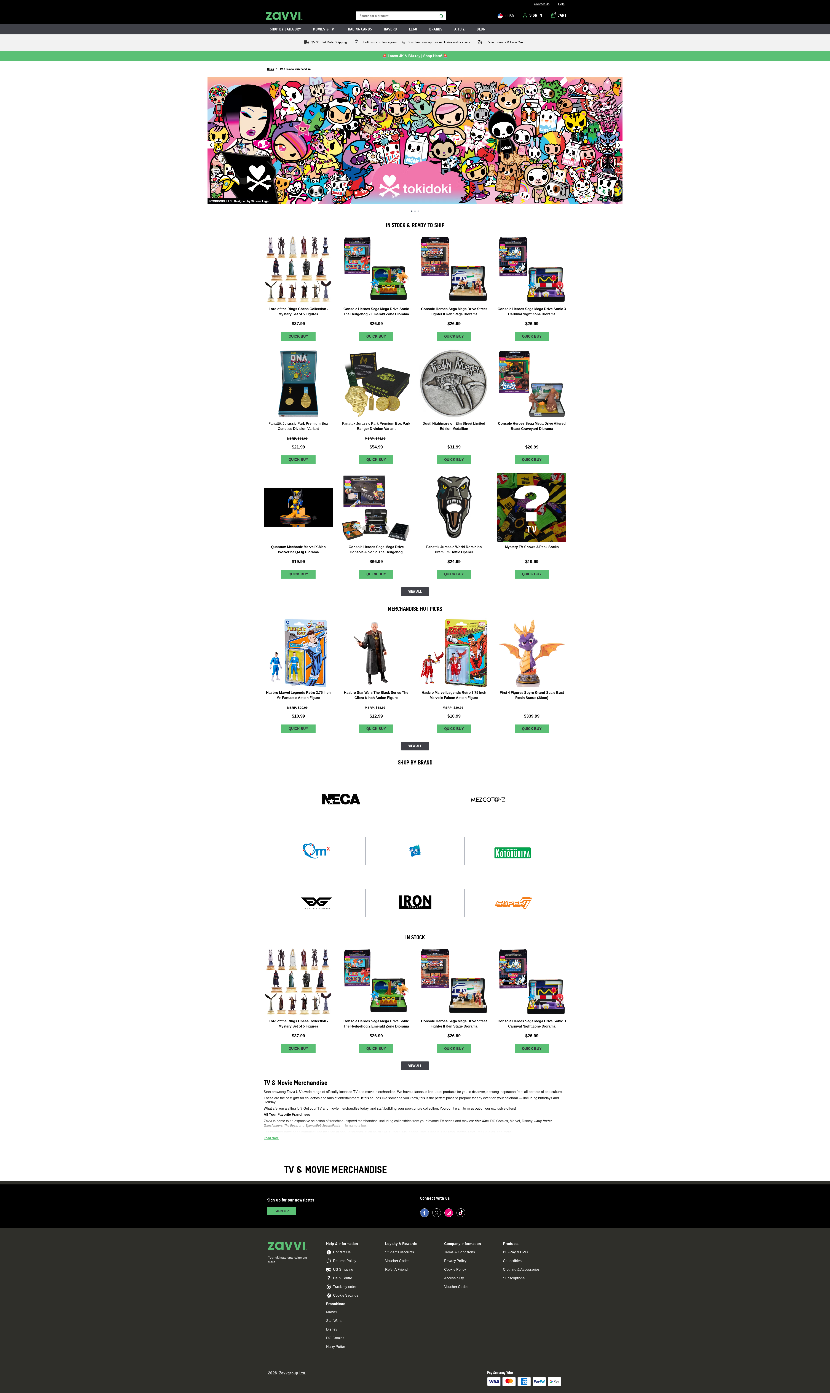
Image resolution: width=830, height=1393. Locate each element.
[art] (341, 799)
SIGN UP (282, 1211)
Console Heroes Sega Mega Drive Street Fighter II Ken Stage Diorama (454, 311)
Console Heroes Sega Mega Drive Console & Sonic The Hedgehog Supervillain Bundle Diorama (376, 550)
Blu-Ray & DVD (515, 1252)
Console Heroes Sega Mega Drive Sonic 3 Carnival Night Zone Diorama (532, 311)
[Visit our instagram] (448, 1212)
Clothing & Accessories (521, 1269)
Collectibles (512, 1261)
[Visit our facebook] (424, 1212)
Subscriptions (514, 1278)
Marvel (331, 1312)
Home (270, 69)
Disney (331, 1329)
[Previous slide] (211, 144)
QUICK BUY (298, 336)
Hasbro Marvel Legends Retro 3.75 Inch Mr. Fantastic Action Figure (298, 695)
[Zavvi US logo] (284, 16)
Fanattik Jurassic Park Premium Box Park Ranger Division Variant (376, 426)
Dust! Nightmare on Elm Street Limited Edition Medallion (454, 426)
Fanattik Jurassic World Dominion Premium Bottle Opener (454, 549)
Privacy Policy (455, 1261)
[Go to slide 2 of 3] (415, 211)
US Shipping (343, 1269)
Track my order (344, 1287)
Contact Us (342, 1252)
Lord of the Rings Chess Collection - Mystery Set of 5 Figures (298, 311)
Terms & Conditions (459, 1252)
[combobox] (401, 15)
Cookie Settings (345, 1295)
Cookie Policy (455, 1269)
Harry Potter (335, 1346)
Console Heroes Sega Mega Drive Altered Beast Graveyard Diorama (532, 426)
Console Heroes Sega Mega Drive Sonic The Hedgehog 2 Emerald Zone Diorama (376, 311)
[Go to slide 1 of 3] (411, 211)
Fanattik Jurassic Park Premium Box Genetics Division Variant (298, 426)
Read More (271, 1138)
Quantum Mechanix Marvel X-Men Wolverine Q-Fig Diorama (298, 549)
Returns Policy (344, 1261)
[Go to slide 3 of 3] (418, 211)
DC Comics (335, 1338)
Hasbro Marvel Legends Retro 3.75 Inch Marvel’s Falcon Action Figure (454, 695)
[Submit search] (441, 16)
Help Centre (342, 1278)
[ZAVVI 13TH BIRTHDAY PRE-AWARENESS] (415, 140)
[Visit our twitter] (436, 1212)
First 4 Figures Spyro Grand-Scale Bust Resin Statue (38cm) (532, 695)
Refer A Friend (396, 1269)
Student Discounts (399, 1252)
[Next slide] (619, 144)
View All (415, 591)
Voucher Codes (397, 1261)
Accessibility (454, 1278)
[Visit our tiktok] (460, 1212)
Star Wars (334, 1321)
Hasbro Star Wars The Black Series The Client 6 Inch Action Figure (376, 695)
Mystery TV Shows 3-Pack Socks (532, 547)
